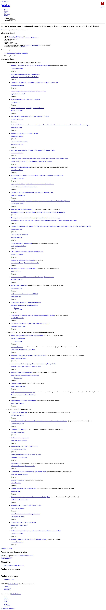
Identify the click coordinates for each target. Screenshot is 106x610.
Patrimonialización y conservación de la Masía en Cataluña (26, 505)
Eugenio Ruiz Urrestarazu (45, 161)
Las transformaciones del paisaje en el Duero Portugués (25, 74)
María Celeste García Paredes (18, 358)
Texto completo (18, 309)
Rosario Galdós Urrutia (17, 161)
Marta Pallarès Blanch (16, 279)
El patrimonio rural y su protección (20, 437)
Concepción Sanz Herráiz (17, 516)
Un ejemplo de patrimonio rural (19, 412)
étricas (6, 15)
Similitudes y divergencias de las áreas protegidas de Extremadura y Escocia (30, 65)
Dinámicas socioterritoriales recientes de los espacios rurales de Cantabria (30, 116)
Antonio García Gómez (17, 170)
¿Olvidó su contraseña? (28, 555)
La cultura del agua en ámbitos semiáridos (21, 372)
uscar (6, 9)
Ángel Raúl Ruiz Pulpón (17, 318)
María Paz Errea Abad (31, 220)
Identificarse (18, 555)
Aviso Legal (7, 589)
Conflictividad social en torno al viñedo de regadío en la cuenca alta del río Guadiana (33, 315)
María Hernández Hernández (29, 187)
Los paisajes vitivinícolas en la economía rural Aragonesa (25, 99)
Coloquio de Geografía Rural (32, 45)
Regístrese (9, 557)
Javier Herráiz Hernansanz (17, 466)
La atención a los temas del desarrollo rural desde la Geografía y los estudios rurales (32, 277)
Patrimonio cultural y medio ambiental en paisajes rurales (25, 514)
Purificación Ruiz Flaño (42, 212)
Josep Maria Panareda (16, 288)
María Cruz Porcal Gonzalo (30, 161)
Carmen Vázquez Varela (17, 542)
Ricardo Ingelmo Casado (17, 203)
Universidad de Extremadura (16, 37)
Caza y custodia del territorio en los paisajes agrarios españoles (27, 251)
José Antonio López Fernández (32, 366)
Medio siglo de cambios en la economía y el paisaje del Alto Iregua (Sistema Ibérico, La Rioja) (35, 217)
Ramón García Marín (16, 349)
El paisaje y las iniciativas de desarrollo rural (22, 260)
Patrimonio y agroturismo (17, 480)
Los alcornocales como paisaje (18, 285)
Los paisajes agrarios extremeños (19, 234)
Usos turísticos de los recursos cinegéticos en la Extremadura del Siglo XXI (30, 323)
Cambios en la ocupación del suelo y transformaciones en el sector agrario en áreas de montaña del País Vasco (39, 158)
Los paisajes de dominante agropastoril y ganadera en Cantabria (27, 108)
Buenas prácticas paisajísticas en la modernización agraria (26, 302)
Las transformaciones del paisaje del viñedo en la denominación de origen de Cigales (33, 150)
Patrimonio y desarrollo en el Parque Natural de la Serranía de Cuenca (29, 539)
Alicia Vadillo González (17, 533)
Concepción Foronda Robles (18, 449)
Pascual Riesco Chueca (32, 305)
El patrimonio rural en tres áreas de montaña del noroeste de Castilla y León (30, 497)
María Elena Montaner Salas (18, 386)
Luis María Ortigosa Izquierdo (57, 212)
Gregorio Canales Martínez (18, 338)
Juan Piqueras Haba (16, 296)
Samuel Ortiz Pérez (16, 271)
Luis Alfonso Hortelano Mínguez (19, 474)
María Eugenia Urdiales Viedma (19, 525)
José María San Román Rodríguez (19, 499)
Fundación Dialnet (13, 584)
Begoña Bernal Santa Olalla (18, 94)
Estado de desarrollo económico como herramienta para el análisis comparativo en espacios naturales (37, 175)
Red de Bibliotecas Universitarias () (16, 53)
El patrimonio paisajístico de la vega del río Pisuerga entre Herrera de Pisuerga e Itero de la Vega (36, 530)
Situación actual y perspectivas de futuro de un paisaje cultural (27, 335)
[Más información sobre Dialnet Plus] (14, 565)
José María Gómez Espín (17, 366)
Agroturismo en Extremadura (18, 429)
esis (5, 12)
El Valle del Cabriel (16, 463)
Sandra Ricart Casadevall (17, 403)
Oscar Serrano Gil (30, 466)
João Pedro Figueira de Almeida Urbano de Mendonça (25, 77)
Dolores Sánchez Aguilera (17, 508)
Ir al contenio (4, 1)
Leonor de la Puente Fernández (19, 440)
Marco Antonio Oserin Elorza (69, 220)
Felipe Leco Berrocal (14, 36)
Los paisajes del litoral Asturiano (19, 141)
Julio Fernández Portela (17, 153)
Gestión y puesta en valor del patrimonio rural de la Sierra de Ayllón (28, 471)
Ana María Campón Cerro (17, 432)
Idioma (7, 20)
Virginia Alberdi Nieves (17, 68)
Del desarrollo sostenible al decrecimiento (21, 243)
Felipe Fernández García (17, 136)
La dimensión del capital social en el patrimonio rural (24, 446)
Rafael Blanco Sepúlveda (17, 415)
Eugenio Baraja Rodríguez (18, 85)
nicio (5, 596)
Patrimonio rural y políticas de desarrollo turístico (23, 488)
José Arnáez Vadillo (30, 212)
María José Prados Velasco (18, 394)
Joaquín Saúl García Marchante (19, 457)
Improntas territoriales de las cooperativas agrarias (24, 268)
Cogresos (7, 14)
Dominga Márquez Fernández (18, 246)
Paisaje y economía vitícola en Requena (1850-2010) (24, 294)
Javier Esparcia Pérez (16, 127)
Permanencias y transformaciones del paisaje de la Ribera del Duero (28, 91)
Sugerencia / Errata (9, 579)
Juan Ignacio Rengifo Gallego (18, 326)
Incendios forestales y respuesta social (20, 167)
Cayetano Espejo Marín (28, 349)
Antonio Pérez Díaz (16, 483)
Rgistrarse (7, 605)
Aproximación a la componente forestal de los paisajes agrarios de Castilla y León (32, 192)
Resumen (16, 308)
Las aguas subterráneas (17, 347)
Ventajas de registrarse (6, 558)
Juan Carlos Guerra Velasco (18, 195)
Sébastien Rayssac (15, 491)
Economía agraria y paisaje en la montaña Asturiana (24, 133)
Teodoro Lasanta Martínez (17, 212)
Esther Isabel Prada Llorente (18, 305)
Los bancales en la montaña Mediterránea (21, 209)
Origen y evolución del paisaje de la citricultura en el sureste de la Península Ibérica (32, 184)
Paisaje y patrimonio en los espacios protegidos (23, 392)
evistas (6, 11)
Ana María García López (17, 178)
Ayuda (103, 3)
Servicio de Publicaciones (32, 37)
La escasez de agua (16, 383)
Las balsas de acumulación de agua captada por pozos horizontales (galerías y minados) (33, 363)
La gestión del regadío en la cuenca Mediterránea (23, 400)
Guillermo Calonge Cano (17, 423)
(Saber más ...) (23, 46)
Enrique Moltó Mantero (17, 263)
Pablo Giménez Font (16, 187)
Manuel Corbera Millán (17, 110)
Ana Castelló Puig (15, 102)
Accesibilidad (7, 588)
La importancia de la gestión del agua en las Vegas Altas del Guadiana (29, 355)
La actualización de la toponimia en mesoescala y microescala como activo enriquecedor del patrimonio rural (39, 421)
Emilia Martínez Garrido (17, 254)
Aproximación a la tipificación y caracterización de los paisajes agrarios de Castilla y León (34, 82)
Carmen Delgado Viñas (17, 119)
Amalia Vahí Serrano (30, 394)
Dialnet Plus (7, 586)
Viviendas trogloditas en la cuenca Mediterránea (23, 522)
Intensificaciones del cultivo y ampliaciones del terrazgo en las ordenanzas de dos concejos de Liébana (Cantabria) (40, 201)
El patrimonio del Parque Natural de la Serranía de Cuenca (26, 454)
